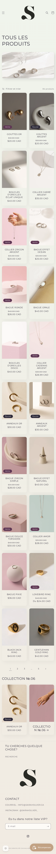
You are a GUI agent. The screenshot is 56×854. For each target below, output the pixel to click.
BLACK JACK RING (14, 651)
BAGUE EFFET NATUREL (42, 479)
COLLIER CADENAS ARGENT (41, 365)
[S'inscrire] (48, 826)
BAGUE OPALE (41, 307)
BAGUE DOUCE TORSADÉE (14, 537)
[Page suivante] (45, 669)
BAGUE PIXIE (14, 594)
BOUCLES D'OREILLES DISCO (14, 365)
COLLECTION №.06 (41, 728)
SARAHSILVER (15, 848)
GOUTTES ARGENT (41, 135)
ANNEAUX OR (14, 423)
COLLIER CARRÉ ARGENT (42, 193)
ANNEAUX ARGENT (41, 424)
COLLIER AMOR (41, 536)
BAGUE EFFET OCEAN (42, 250)
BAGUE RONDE (14, 307)
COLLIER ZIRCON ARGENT (14, 250)
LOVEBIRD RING (41, 594)
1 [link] (10, 669)
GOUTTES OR (14, 134)
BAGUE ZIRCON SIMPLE (14, 479)
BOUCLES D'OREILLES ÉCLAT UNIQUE (14, 194)
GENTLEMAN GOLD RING (41, 651)
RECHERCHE (11, 756)
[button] (3, 13)
